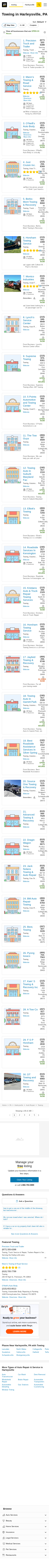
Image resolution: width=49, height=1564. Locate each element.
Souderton (6, 1352)
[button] (45, 4)
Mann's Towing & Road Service (15, 1264)
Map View (10, 25)
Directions (27, 98)
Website (26, 53)
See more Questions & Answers (24, 1234)
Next (38, 1115)
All (23, 25)
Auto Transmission (36, 168)
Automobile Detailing (6, 1386)
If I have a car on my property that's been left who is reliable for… (23, 1227)
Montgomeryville (23, 1355)
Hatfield (36, 1352)
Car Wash (22, 1374)
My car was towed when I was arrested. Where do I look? (23, 1218)
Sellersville (20, 1352)
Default (40, 22)
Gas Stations (34, 878)
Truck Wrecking (35, 208)
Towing (25, 50)
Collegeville (37, 1349)
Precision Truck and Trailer (13, 1246)
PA (10, 1105)
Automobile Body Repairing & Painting (23, 1292)
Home (4, 1105)
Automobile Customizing (39, 1386)
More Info (34, 53)
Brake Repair (23, 1380)
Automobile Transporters (39, 1381)
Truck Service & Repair (17, 1252)
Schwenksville (7, 1355)
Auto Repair (30, 1105)
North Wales (21, 1349)
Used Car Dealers (36, 409)
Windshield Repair (6, 1381)
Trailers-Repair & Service (37, 1252)
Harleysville (19, 1105)
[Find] (38, 4)
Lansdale (5, 1349)
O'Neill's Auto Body (10, 1286)
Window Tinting (8, 1390)
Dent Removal (39, 1374)
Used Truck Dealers (37, 283)
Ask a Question (26, 1201)
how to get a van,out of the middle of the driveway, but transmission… (23, 1209)
